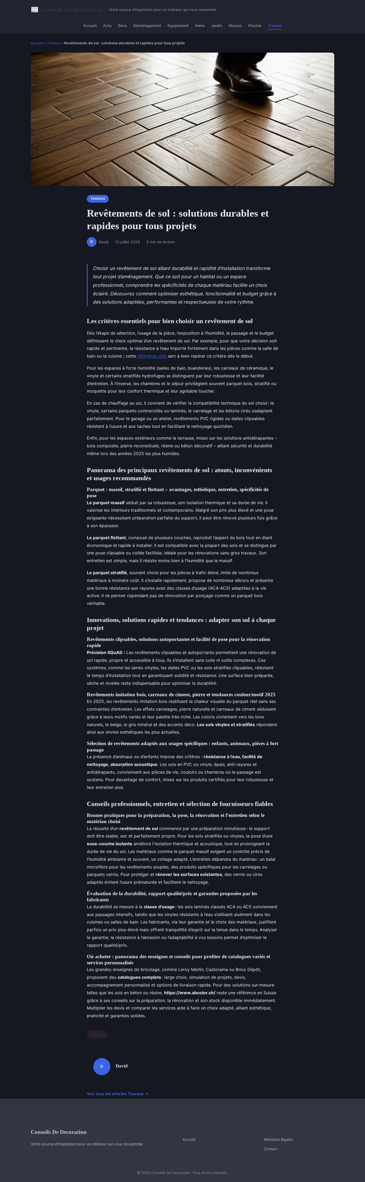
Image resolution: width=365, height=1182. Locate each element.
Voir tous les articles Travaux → (118, 1093)
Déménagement (147, 25)
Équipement (178, 25)
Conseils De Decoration (67, 9)
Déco (122, 25)
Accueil (90, 25)
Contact (271, 1148)
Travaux (275, 25)
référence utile (151, 356)
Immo (200, 25)
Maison (235, 25)
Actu (107, 25)
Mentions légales (278, 1139)
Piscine (254, 25)
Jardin (216, 25)
